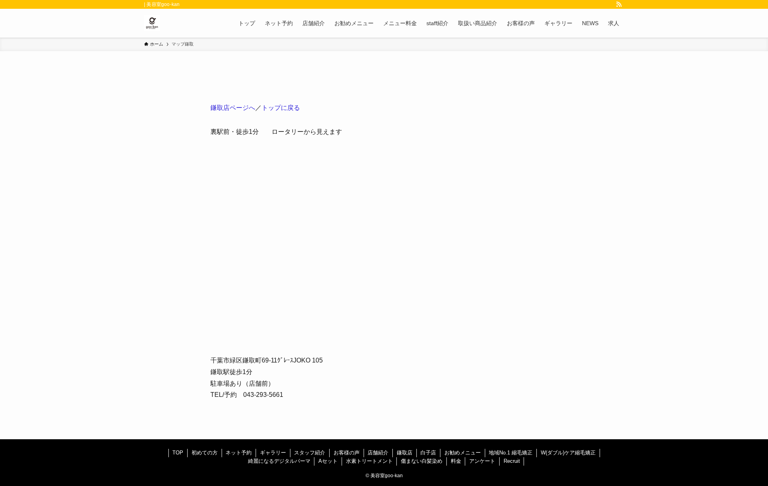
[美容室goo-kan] (152, 23)
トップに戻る (281, 107)
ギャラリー (273, 453)
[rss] (619, 4)
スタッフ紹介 (309, 453)
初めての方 (205, 453)
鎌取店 (404, 453)
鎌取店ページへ (232, 107)
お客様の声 (347, 453)
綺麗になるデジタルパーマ (279, 461)
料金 (456, 461)
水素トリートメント (369, 461)
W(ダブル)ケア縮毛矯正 (568, 453)
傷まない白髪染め (421, 461)
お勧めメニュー (462, 453)
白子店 (428, 453)
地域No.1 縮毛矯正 (510, 453)
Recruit (512, 461)
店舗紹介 (378, 453)
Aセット (328, 461)
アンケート (482, 461)
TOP (177, 453)
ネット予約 (239, 453)
